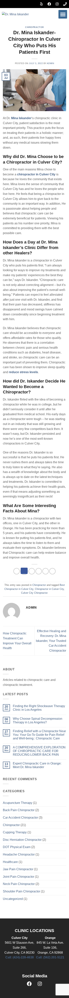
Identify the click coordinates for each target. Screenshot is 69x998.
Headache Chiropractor (19, 854)
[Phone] (65, 4)
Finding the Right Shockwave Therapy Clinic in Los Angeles (39, 707)
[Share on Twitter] (32, 571)
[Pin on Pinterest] (45, 571)
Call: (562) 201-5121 (50, 957)
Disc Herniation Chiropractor (22, 839)
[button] (62, 14)
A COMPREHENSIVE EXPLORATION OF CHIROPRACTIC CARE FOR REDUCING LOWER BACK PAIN (39, 751)
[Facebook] (49, 4)
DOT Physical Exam (16, 847)
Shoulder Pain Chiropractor (21, 891)
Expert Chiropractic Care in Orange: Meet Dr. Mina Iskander (37, 765)
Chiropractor (34, 27)
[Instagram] (57, 4)
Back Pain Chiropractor (18, 810)
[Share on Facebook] (24, 571)
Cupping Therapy (15, 832)
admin (50, 63)
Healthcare (10, 862)
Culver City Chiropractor (34, 592)
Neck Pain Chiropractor (19, 884)
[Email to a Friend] (38, 571)
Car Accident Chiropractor (20, 817)
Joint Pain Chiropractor (18, 876)
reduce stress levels (23, 372)
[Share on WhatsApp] (16, 571)
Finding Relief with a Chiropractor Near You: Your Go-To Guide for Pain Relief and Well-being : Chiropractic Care (39, 734)
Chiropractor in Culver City (49, 589)
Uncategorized (13, 898)
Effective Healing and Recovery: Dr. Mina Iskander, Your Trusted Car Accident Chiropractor (51, 640)
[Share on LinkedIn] (52, 571)
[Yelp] (41, 4)
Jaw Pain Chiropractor (18, 869)
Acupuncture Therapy (17, 802)
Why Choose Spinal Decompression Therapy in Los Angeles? (37, 720)
